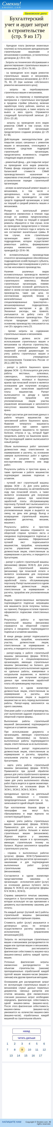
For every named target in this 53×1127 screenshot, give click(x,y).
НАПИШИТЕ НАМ (11, 1122)
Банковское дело (35, 13)
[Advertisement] (26, 1090)
